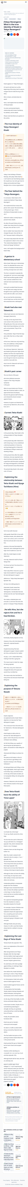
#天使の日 (11, 492)
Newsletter (22, 1180)
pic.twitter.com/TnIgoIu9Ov (12, 518)
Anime (8, 11)
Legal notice (14, 1182)
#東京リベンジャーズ (15, 514)
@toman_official (19, 160)
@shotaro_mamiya (10, 160)
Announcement (12, 19)
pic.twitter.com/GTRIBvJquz (12, 703)
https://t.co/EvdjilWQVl (12, 156)
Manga (19, 19)
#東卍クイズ (8, 697)
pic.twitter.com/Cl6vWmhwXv (12, 162)
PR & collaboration (15, 1180)
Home (5, 11)
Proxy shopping (6, 1180)
